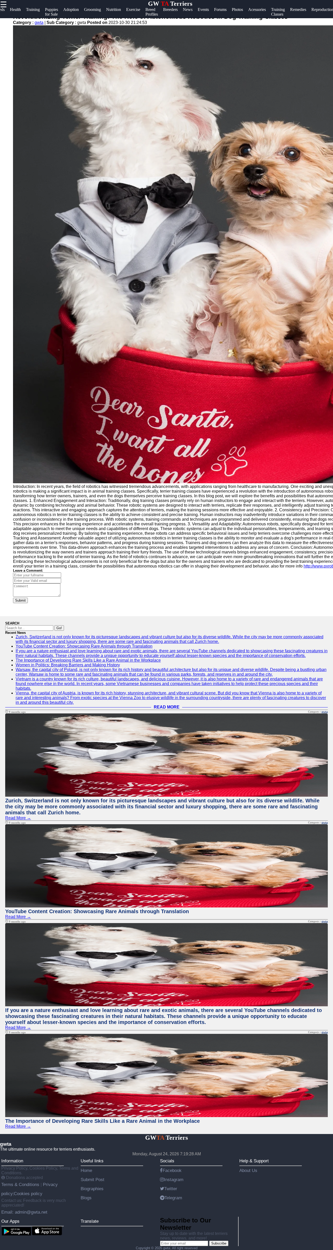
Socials (167, 1160)
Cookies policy (28, 1193)
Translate (90, 1221)
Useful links (92, 1160)
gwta (39, 22)
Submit (20, 600)
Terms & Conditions (21, 1184)
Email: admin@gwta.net (24, 1212)
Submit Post (92, 1179)
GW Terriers (170, 3)
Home (86, 1170)
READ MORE (167, 707)
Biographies (92, 1188)
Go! (59, 628)
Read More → (18, 818)
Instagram (173, 1179)
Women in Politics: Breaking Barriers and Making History (68, 665)
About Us (248, 1170)
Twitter (170, 1188)
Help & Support (254, 1160)
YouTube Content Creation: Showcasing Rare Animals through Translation (84, 646)
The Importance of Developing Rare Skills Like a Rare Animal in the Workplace (88, 660)
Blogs (86, 1197)
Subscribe (218, 1243)
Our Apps (10, 1221)
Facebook (172, 1170)
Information (12, 1160)
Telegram (173, 1197)
